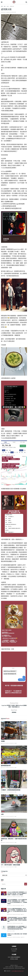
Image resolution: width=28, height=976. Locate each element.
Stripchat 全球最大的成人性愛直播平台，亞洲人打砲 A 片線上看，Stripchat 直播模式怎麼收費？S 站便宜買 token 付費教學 (17, 893)
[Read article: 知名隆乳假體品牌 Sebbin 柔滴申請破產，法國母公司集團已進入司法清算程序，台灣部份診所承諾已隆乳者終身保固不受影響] (3, 928)
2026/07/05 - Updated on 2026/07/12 (8, 743)
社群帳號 (14, 946)
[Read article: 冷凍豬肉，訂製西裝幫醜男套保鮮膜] (14, 779)
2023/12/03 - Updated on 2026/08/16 (14, 896)
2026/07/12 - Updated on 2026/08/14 (14, 905)
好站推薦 (14, 954)
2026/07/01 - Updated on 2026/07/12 (8, 842)
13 (15, 816)
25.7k (23, 914)
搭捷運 (3, 741)
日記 (5, 6)
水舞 (2, 814)
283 (16, 866)
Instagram (14, 950)
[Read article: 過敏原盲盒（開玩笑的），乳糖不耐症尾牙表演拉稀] (14, 828)
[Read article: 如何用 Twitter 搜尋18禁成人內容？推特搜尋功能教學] (3, 935)
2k (22, 923)
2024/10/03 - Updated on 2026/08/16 (14, 914)
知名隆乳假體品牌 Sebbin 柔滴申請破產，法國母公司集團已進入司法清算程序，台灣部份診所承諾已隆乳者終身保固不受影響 (17, 928)
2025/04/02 (10, 930)
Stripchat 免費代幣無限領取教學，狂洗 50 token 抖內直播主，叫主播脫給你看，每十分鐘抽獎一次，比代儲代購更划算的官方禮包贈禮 (17, 910)
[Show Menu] (1, 2)
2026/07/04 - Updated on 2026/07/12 (8, 767)
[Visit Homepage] (14, 2)
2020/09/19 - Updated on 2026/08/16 (14, 937)
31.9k (23, 905)
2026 (3, 738)
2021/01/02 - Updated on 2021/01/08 (8, 12)
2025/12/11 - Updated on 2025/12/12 (8, 866)
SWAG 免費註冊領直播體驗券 (14, 957)
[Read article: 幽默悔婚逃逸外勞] (14, 755)
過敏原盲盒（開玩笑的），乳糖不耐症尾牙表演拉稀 (14, 839)
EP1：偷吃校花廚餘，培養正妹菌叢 (10, 865)
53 (15, 767)
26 (15, 791)
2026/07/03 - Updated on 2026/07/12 (8, 791)
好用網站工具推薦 (14, 959)
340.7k (23, 937)
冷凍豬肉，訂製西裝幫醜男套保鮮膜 (10, 790)
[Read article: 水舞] (14, 803)
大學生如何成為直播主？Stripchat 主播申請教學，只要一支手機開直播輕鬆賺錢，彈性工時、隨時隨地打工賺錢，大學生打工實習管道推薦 (17, 919)
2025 (3, 861)
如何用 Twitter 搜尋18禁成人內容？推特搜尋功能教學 (17, 934)
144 (16, 743)
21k (22, 896)
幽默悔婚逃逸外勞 (6, 765)
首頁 (2, 6)
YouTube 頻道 (14, 949)
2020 (8, 6)
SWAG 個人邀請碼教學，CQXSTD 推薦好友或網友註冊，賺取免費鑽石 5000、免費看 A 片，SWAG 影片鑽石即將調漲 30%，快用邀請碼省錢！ (17, 901)
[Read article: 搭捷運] (14, 730)
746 (14, 930)
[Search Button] (26, 2)
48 (15, 842)
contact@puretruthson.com (17, 971)
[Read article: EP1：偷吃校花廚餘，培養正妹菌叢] (14, 854)
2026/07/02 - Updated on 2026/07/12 (8, 816)
